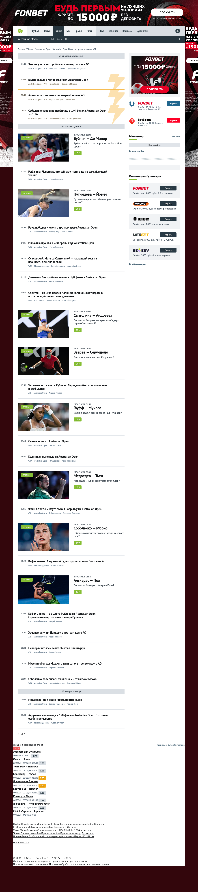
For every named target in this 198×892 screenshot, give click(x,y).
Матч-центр (136, 136)
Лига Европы (55, 827)
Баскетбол (27, 836)
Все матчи (176, 136)
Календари (66, 823)
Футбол (35, 31)
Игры (89, 31)
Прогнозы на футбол (165, 745)
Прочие (78, 31)
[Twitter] (99, 848)
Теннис (58, 31)
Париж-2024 (74, 836)
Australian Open (27, 39)
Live (102, 31)
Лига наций (24, 827)
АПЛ (64, 827)
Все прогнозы (179, 745)
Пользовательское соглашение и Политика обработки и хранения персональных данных (62, 864)
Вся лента (113, 31)
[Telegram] (99, 851)
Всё (52, 39)
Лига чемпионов (39, 827)
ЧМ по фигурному (51, 836)
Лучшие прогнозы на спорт (28, 744)
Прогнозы (127, 31)
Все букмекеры (137, 264)
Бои (68, 31)
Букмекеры (142, 31)
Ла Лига (71, 827)
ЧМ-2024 (81, 830)
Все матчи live (136, 151)
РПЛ (15, 827)
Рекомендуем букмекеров (145, 176)
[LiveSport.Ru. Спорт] (99, 819)
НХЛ (67, 830)
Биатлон (37, 836)
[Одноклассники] (99, 854)
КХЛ (62, 830)
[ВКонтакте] (99, 845)
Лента (59, 39)
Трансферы (49, 823)
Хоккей (47, 31)
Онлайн (29, 823)
